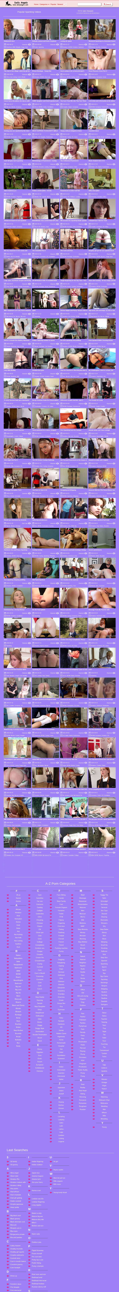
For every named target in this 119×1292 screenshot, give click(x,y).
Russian (83, 1202)
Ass (64, 376)
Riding (82, 1187)
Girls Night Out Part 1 (11, 460)
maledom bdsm (94, 131)
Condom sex (39, 1041)
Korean (61, 1201)
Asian (18, 1021)
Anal (47, 226)
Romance (82, 1193)
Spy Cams (104, 1069)
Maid (66, 735)
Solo (104, 1047)
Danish (39, 1096)
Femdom (75, 47)
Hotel (61, 1145)
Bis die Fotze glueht (38, 610)
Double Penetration (23, 286)
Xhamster (26, 44)
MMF (83, 1019)
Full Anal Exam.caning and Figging (100, 926)
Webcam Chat (104, 1193)
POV (82, 1153)
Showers (104, 1016)
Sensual (104, 1000)
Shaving (104, 1010)
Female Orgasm (61, 1000)
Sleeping (104, 1035)
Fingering (19, 196)
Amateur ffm (14, 1272)
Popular (53, 4)
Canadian (71, 855)
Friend (61, 1038)
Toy (104, 1140)
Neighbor (82, 1055)
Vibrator (104, 1172)
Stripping (104, 1082)
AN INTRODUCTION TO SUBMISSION (44, 280)
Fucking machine (61, 1041)
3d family (13, 1254)
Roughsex (82, 1199)
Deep (40, 1102)
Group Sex (61, 1096)
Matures (83, 1000)
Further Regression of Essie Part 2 (43, 945)
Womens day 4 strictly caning (14, 729)
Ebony (39, 1142)
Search (108, 4)
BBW (14, 47)
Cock (77, 376)
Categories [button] (44, 4)
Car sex (40, 994)
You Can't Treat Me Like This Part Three (73, 101)
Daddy (51, 885)
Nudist (82, 1065)
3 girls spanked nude (95, 945)
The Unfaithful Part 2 (39, 250)
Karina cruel (36, 1283)
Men (82, 1003)
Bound (46, 645)
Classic (39, 1019)
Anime (18, 1015)
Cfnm (74, 226)
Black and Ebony (18, 1098)
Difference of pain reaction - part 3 (71, 400)
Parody (82, 1125)
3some (8, 346)
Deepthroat (52, 286)
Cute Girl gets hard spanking (13, 161)
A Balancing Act (94, 888)
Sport (104, 1063)
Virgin (104, 1178)
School (12, 496)
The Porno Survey (66, 907)
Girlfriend (61, 1068)
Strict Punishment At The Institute (43, 729)
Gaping (61, 1059)
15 (96, 13)
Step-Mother (82, 1035)
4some (18, 994)
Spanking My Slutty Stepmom (70, 945)
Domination (14, 137)
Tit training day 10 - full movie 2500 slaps (102, 917)
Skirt (104, 1028)
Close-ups (47, 77)
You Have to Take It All (39, 490)
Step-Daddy (39, 1090)
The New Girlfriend (95, 729)
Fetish (19, 137)
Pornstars (82, 1150)
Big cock (23, 316)
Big (75, 526)
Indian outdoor (37, 1257)
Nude (36, 47)
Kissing (61, 1195)
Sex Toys (104, 1003)
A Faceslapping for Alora (97, 789)
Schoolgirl (17, 496)
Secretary (104, 997)
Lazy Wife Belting (9, 370)
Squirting (104, 1072)
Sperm (104, 1060)
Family (69, 137)
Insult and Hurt (93, 639)
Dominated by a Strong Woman (14, 610)
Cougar (40, 1044)
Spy (104, 1066)
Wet (104, 1202)
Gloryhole (61, 1080)
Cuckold (40, 1060)
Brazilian (18, 1117)
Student (104, 1085)
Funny (61, 1044)
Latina (61, 1222)
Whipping (75, 496)
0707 (90, 669)
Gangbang (61, 1055)
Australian (18, 825)
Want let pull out (59, 1271)
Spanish (104, 1053)
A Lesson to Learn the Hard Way (14, 699)
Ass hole (18, 1030)
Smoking (104, 1041)
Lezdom (51, 496)
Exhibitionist (39, 1161)
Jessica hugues (37, 1269)
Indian (61, 1160)
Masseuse (82, 994)
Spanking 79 (36, 669)
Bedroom (9, 226)
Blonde (93, 47)
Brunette (98, 47)
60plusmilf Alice (9, 41)
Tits (104, 1127)
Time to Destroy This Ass (68, 759)
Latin (61, 1219)
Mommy (93, 904)
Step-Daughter (39, 1099)
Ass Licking (13, 77)
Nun (82, 1068)
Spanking (41, 47)
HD (39, 137)
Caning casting (37, 550)
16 (98, 13)
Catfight (39, 825)
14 (94, 13)
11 (88, 13)
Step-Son (104, 1050)
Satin (104, 991)
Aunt (18, 1040)
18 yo (8, 77)
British (93, 167)
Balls (18, 1054)
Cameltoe (39, 991)
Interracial (61, 1169)
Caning (73, 77)
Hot (61, 1142)
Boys (18, 1114)
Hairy (75, 645)
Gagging (61, 1052)
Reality (82, 1180)
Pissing (82, 1144)
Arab (104, 615)
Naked (82, 1049)
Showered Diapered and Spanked (15, 220)
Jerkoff (61, 1187)
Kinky (106, 226)
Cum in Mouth (21, 77)
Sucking (104, 1088)
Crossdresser (40, 1053)
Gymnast (61, 1102)
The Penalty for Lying (96, 400)
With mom (57, 1277)
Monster (83, 1028)
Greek (61, 1093)
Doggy (39, 1118)
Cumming (39, 1069)
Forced (61, 1032)
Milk (82, 1013)
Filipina (61, 1013)
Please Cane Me (65, 610)
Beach (18, 1070)
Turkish (104, 1146)
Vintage (104, 1175)
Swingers (104, 1097)
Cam (39, 988)
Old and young (82, 1089)
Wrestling (104, 1212)
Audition (18, 1037)
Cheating (45, 894)
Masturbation (83, 997)
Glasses (61, 1077)
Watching (104, 1190)
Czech (39, 1082)
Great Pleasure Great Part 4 (98, 71)
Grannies (61, 1090)
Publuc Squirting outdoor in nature (43, 340)
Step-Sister (104, 1022)
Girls (36, 137)
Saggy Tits (104, 988)
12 (90, 13)
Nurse (83, 1071)
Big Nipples (41, 765)
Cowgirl (17, 675)
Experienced (76, 406)
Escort (39, 1154)
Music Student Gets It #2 (97, 161)
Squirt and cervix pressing (69, 917)
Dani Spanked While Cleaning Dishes (101, 340)
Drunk (40, 1131)
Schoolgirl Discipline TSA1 (12, 490)
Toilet (104, 1131)
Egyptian (40, 1145)
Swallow (104, 1091)
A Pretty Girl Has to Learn (97, 580)
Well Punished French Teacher (14, 430)
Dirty (97, 585)
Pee (82, 1131)
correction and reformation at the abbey (102, 101)
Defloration (40, 1109)
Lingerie (44, 196)
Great (104, 77)
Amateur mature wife (18, 1275)
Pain (43, 675)
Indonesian (61, 1163)
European (104, 47)
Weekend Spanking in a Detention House (102, 41)
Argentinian (100, 376)
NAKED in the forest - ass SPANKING (101, 849)
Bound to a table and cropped (98, 460)
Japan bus (36, 1266)
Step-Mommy (83, 1022)
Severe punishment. (95, 550)
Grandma (61, 1084)
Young (104, 1220)
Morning (83, 1032)
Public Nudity (83, 1163)
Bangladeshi (18, 1057)
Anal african (14, 1284)
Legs (61, 1225)
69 (39, 226)
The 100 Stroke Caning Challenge (43, 460)
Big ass (9, 107)
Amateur (65, 47)
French (61, 1035)
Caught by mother (66, 888)
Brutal (102, 137)
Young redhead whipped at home (71, 131)
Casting (73, 286)
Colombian (51, 904)
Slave (104, 1032)
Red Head (107, 885)
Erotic (40, 1151)
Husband (61, 1151)
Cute (12, 167)
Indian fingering (37, 1254)
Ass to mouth (13, 942)
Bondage (69, 256)
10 (87, 13)
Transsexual (104, 1143)
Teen (74, 585)
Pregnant (82, 1156)
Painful (100, 167)
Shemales (104, 1013)
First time (76, 705)
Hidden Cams (61, 1126)
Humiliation (50, 107)
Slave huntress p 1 (10, 191)
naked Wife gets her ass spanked (43, 759)
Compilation (19, 585)
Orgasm (106, 913)
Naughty (43, 137)
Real (82, 1177)
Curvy (22, 885)
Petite (83, 1138)
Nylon (83, 1074)
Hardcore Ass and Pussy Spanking (15, 550)
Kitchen (61, 1198)
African (18, 1002)
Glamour (61, 1074)
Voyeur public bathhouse (58, 1263)
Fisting (61, 1022)
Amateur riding (15, 1278)
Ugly (104, 1158)
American (9, 47)
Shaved (104, 1006)
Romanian (82, 1196)
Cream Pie (40, 1050)
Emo (39, 1148)
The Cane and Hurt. (66, 250)
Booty (18, 1111)
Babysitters (18, 1051)
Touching (104, 1137)
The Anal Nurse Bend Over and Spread (101, 759)
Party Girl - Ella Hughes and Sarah (100, 879)
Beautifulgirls (10, 436)
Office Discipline (94, 191)
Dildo (12, 466)
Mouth (82, 1038)
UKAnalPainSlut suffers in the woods (44, 849)
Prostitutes (83, 1160)
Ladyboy (61, 1212)
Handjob (61, 1114)
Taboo (104, 1105)
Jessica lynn (36, 1272)
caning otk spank (66, 41)
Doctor (39, 1115)
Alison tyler (14, 1269)
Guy (61, 1099)
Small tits (104, 1038)
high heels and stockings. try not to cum (102, 310)
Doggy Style (24, 47)
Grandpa (61, 1087)
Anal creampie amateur (15, 1288)
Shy (104, 1019)
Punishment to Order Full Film (70, 191)
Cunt (39, 1075)
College (21, 436)
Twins (104, 1149)
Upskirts (104, 1164)
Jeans (107, 645)
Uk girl (55, 1254)
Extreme (40, 1164)
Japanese (61, 1180)
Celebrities (40, 1006)
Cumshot (39, 1072)
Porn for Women (74, 904)
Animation (99, 496)
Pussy (83, 1169)
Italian (51, 406)
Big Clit (13, 256)
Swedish (104, 1094)
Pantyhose (83, 1119)
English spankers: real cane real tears (73, 879)
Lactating (61, 1209)
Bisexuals (18, 1092)
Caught (98, 406)
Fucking (51, 526)
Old (82, 1086)
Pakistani (82, 1113)
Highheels (61, 1129)
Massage (82, 991)
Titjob (104, 1124)
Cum (39, 1063)
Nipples (82, 1059)
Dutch (40, 1134)
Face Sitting (79, 825)
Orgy (82, 1095)
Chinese (40, 1016)
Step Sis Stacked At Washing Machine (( (73, 370)
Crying (39, 1057)
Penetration (82, 1134)
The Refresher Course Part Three (71, 936)
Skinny (104, 1025)
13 (92, 13)
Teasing (104, 1115)
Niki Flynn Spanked (38, 580)
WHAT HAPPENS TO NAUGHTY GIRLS (45, 131)
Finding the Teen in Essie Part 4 (14, 849)
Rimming (82, 1190)
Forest (69, 645)
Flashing (61, 1025)
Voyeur (104, 1181)
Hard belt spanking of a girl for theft (44, 888)
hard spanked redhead (11, 926)
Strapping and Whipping (68, 490)
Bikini (73, 885)
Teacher (104, 1112)
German (75, 923)
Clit (40, 1022)
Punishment (105, 107)
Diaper (70, 107)
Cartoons (39, 997)
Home (36, 4)
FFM (61, 1010)
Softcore (104, 1044)
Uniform (104, 1161)
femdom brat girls (38, 370)
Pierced (83, 1141)
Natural (82, 1052)
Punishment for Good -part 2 (69, 699)
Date (84, 11)
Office (104, 196)
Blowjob (18, 47)
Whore (104, 1205)
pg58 (34, 310)
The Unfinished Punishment (69, 161)
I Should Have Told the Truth (98, 220)
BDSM (70, 47)
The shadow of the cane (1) (69, 580)
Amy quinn (14, 1281)
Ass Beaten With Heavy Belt (69, 898)
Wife (18, 376)
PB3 (61, 926)
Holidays (72, 196)
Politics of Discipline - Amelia (41, 191)
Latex (61, 1216)
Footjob (61, 1028)
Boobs (69, 286)
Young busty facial (60, 1285)
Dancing (40, 1093)
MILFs (49, 196)
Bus (18, 1136)
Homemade (61, 1136)
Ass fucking (71, 316)
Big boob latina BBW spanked (70, 520)
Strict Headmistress (39, 936)
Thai (104, 1121)
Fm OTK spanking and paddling (70, 340)
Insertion (61, 1166)
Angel (64, 765)
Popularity (90, 11)
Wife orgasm (58, 1274)
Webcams (104, 1196)
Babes (8, 256)
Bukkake (18, 1133)
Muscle (82, 1041)
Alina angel (14, 1266)
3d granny (14, 1257)
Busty (18, 1139)
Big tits (36, 346)
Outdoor (83, 1098)
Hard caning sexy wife (11, 945)
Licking (61, 1231)
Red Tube (26, 523)
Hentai (61, 1123)
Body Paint (94, 923)
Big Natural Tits (11, 316)
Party (83, 1128)
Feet (61, 997)
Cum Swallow (48, 346)
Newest (60, 4)
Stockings (104, 1075)
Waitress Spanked (66, 729)
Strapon (104, 1078)
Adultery (93, 496)
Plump (82, 1147)
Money (82, 1025)
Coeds (77, 77)
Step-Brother (18, 1123)
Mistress (83, 1016)
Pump (83, 1166)
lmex (5, 639)
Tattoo (104, 1109)
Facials (61, 991)
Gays (61, 1062)
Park (82, 1122)
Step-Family (61, 994)
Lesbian (78, 196)
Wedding (104, 1199)
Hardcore (81, 47)
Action (8, 885)
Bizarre (18, 1095)
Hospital (61, 1139)
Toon (104, 1134)
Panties (82, 1116)
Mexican (83, 1006)
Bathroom (18, 1060)
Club (39, 1028)
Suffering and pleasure (39, 520)
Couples (65, 107)
